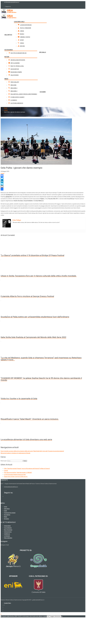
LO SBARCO (14, 100)
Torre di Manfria (8, 527)
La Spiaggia (7, 535)
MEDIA (6, 78)
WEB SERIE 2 (14, 88)
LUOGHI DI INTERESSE (26, 25)
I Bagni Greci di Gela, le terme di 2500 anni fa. (16, 476)
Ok (48, 616)
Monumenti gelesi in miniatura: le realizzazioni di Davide (15, 453)
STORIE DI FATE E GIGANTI (17, 97)
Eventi (5, 510)
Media (5, 516)
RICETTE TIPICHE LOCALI (17, 66)
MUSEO (22, 34)
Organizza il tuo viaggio (9, 512)
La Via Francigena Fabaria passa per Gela (15, 474)
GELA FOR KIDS (15, 75)
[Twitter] (43, 178)
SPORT (22, 40)
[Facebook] (43, 175)
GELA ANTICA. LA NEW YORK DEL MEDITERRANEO (24, 94)
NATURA (22, 46)
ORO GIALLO (42, 52)
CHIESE (22, 31)
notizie (2, 173)
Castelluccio (7, 533)
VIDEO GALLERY (15, 82)
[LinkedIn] (43, 181)
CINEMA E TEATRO (25, 37)
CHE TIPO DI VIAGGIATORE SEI (18, 53)
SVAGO (22, 43)
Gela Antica (7, 508)
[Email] (43, 186)
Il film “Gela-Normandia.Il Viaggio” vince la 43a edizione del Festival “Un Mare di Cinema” (27, 468)
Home (5, 108)
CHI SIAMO (43, 92)
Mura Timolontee (8, 529)
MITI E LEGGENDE (15, 63)
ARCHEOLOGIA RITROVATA (18, 60)
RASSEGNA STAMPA (16, 72)
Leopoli (6, 470)
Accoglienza (7, 514)
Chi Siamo (6, 518)
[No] (61, 616)
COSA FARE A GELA (19, 21)
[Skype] (43, 183)
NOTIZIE (6, 56)
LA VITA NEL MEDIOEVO (17, 103)
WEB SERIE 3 (14, 91)
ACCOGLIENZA (8, 49)
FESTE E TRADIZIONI (25, 28)
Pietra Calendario (8, 537)
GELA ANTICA (8, 34)
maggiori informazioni (55, 616)
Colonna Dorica (8, 531)
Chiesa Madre (7, 525)
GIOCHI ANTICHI (15, 69)
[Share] (43, 189)
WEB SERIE (13, 85)
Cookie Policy (7, 603)
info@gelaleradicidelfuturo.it (11, 2)
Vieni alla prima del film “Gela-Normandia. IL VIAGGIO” (18, 472)
